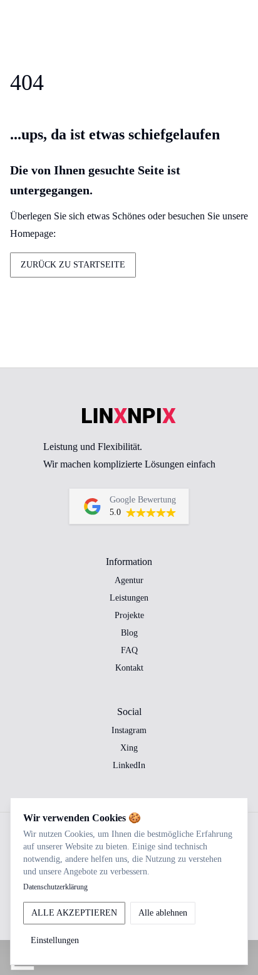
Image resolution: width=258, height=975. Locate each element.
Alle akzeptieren (74, 913)
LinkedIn (129, 765)
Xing (129, 747)
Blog (129, 633)
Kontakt (129, 667)
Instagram (129, 730)
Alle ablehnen (162, 913)
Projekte (129, 615)
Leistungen (129, 597)
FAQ (129, 650)
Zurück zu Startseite (73, 264)
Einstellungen (55, 940)
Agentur (129, 580)
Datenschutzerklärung (55, 886)
